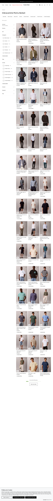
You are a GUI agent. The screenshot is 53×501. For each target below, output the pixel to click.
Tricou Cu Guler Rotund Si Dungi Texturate (21, 260)
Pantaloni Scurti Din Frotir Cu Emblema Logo (45, 193)
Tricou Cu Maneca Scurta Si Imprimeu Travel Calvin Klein (45, 374)
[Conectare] (44, 5)
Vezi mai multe (5, 55)
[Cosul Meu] (49, 5)
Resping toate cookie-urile (18, 497)
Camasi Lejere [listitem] (32, 16)
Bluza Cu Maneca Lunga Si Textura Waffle (32, 305)
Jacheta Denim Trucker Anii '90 (33, 84)
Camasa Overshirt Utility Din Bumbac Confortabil (33, 62)
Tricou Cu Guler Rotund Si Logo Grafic (21, 351)
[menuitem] (3, 4)
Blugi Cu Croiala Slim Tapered (45, 104)
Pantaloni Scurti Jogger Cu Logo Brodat (33, 238)
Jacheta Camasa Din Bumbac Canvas (22, 40)
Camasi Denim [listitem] (26, 16)
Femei (3, 4)
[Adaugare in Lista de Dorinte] (26, 25)
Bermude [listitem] (4, 16)
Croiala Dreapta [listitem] (46, 16)
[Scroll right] (49, 16)
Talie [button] (3, 59)
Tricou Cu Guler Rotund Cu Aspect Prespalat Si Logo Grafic (21, 328)
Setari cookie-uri (6, 497)
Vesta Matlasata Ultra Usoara (22, 61)
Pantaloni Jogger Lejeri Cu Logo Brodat (21, 193)
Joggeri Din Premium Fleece (45, 170)
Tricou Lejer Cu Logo (43, 350)
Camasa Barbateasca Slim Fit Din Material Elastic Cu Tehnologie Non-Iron (33, 193)
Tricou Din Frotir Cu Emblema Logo (33, 215)
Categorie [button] (4, 34)
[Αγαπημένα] (47, 5)
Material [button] (3, 90)
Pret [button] (3, 93)
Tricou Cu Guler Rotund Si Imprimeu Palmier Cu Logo (21, 283)
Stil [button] (3, 31)
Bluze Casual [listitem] (10, 16)
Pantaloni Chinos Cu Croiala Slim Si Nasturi (21, 238)
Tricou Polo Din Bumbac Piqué (33, 259)
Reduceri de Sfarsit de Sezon (17, 4)
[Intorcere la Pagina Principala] (26, 5)
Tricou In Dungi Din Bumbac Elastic (44, 283)
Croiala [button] (3, 62)
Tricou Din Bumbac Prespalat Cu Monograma (33, 328)
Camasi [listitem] (20, 16)
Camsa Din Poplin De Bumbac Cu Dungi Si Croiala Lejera (22, 171)
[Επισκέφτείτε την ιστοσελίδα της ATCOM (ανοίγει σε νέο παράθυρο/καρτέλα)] (47, 499)
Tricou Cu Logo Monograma (21, 373)
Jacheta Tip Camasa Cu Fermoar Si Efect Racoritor (33, 40)
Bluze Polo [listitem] (16, 16)
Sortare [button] (5, 25)
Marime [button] (3, 28)
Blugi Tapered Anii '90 (44, 61)
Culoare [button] (3, 86)
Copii (10, 4)
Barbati (6, 4)
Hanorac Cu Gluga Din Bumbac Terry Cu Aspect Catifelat (44, 128)
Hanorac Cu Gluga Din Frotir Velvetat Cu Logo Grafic (21, 84)
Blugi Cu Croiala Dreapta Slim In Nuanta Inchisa (33, 171)
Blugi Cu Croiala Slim (20, 127)
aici (48, 493)
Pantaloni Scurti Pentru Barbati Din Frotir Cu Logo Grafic (44, 238)
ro (40, 4)
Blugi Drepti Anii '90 (43, 83)
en (42, 4)
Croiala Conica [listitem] (39, 16)
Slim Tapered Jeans (31, 149)
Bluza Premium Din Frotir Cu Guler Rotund (21, 105)
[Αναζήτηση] (37, 5)
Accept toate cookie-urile (30, 497)
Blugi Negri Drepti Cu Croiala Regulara (22, 150)
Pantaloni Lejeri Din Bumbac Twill (33, 128)
